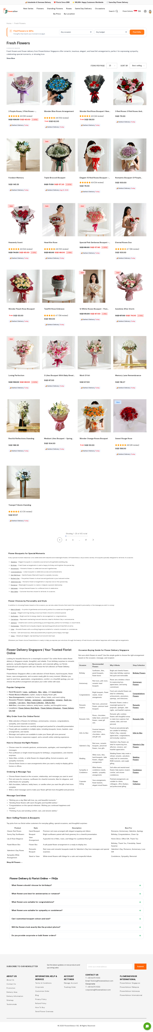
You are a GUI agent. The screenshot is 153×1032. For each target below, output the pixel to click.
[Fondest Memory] (23, 155)
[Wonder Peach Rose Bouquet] (23, 286)
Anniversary (15, 568)
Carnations (14, 619)
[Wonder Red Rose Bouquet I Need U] (94, 88)
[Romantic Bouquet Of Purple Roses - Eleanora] (130, 155)
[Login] (145, 11)
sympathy (13, 703)
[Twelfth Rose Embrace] (58, 286)
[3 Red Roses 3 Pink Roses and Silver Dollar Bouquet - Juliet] (130, 88)
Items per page (98, 66)
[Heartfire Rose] (58, 219)
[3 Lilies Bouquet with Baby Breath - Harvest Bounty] (58, 352)
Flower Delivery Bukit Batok (29, 708)
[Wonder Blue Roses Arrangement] (58, 88)
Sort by (124, 66)
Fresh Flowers (20, 23)
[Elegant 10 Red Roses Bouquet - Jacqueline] (94, 155)
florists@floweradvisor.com (101, 981)
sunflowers (33, 692)
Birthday (14, 565)
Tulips (13, 636)
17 (86, 540)
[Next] (93, 540)
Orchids (13, 613)
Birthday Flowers (139, 673)
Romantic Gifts (138, 719)
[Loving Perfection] (23, 352)
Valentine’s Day (16, 582)
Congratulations (16, 572)
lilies (40, 692)
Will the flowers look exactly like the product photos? (36, 927)
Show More (11, 58)
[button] (112, 65)
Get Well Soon (15, 575)
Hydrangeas (15, 626)
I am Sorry (22, 703)
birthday (28, 700)
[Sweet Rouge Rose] (130, 415)
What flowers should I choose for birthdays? (32, 885)
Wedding (14, 562)
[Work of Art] (94, 352)
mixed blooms (57, 692)
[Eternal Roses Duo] (130, 219)
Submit (140, 966)
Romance (14, 585)
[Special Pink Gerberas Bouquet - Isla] (94, 219)
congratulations (49, 700)
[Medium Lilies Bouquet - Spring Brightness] (58, 415)
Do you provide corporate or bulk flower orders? (34, 935)
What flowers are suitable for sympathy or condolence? (37, 910)
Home (9, 23)
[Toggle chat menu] (147, 1026)
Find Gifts (137, 32)
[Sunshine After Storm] (130, 286)
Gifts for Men (50, 703)
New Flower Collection (35, 703)
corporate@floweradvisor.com (98, 990)
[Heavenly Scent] (23, 219)
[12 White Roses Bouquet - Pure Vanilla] (94, 286)
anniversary (37, 700)
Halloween (14, 588)
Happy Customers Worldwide (92, 2)
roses (25, 692)
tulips (45, 692)
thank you (68, 700)
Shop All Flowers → (15, 862)
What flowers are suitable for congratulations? (33, 902)
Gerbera (14, 623)
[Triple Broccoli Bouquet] (58, 155)
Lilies (12, 629)
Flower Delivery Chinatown (51, 708)
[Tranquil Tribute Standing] (23, 482)
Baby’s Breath (15, 609)
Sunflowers (14, 616)
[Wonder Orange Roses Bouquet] (94, 415)
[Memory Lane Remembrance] (130, 352)
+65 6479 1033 (93, 978)
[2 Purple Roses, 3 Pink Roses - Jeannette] (23, 88)
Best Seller (14, 592)
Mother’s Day (15, 578)
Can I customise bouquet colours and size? (31, 919)
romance (59, 700)
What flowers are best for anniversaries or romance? (36, 893)
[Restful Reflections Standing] (23, 415)
